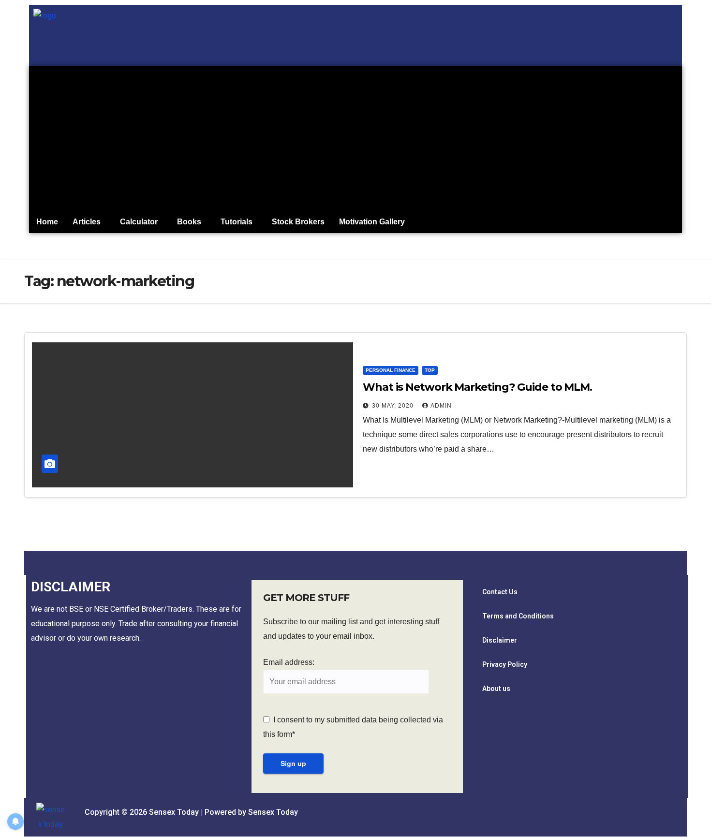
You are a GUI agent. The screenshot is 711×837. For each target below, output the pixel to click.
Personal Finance (390, 370)
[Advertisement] (355, 138)
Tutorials (236, 222)
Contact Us (500, 592)
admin (441, 405)
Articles (87, 222)
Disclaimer (499, 640)
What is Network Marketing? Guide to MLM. (477, 387)
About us (496, 688)
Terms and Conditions (518, 616)
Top (430, 370)
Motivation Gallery (372, 222)
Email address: (288, 662)
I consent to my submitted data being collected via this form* (353, 727)
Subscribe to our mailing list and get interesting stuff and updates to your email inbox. (351, 628)
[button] (89, 222)
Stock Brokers (298, 222)
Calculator (139, 222)
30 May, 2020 (393, 405)
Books (189, 222)
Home (47, 222)
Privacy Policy (504, 664)
